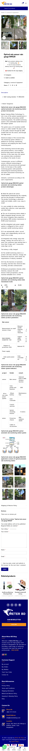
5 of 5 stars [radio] (15, 529)
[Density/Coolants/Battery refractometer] (20, 585)
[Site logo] (6, 3)
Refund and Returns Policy (9, 693)
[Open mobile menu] (25, 3)
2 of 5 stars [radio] (12, 529)
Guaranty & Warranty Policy (10, 696)
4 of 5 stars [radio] (14, 529)
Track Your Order (7, 672)
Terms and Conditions (8, 688)
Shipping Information (8, 691)
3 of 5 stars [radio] (13, 529)
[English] (3, 654)
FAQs (3, 699)
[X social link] (11, 85)
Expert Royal (14, 741)
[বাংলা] (5, 654)
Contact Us (5, 675)
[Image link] (14, 612)
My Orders (5, 667)
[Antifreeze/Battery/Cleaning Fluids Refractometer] (7, 585)
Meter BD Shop (19, 738)
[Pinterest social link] (13, 85)
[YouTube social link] (19, 604)
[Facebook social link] (9, 85)
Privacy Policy (6, 685)
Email (3, 556)
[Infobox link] (14, 711)
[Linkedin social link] (14, 85)
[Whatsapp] (4, 747)
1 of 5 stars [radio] (10, 529)
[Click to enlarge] (4, 37)
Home (3, 12)
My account (5, 664)
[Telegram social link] (16, 85)
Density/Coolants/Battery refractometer (20, 593)
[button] (2, 27)
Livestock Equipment (12, 12)
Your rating (5, 529)
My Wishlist (5, 669)
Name (3, 550)
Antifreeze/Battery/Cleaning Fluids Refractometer (7, 593)
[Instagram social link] (15, 604)
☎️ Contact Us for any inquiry (14, 71)
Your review (5, 532)
